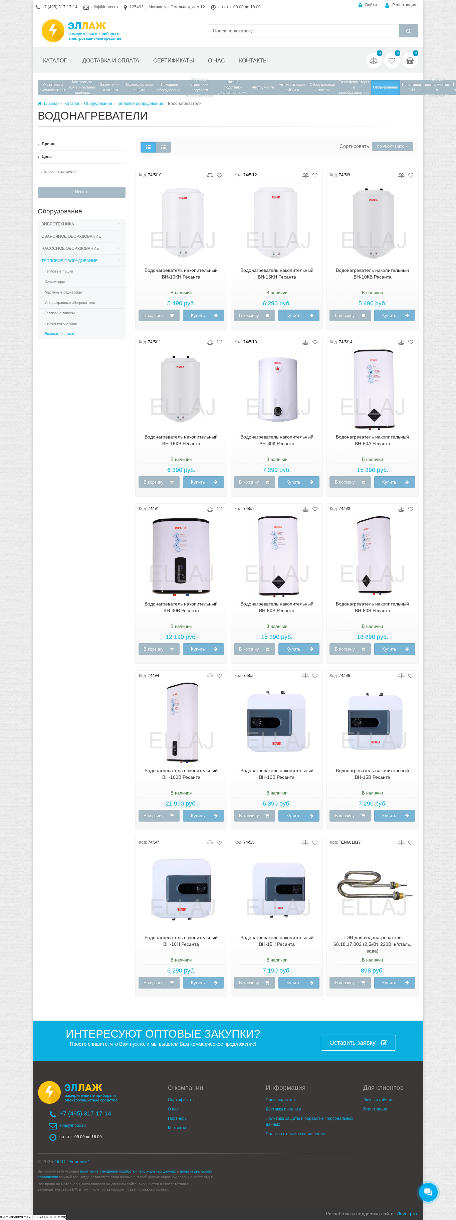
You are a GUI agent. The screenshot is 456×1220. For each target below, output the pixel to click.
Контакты (253, 60)
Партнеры (178, 1118)
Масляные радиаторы (63, 292)
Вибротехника (57, 224)
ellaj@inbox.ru (104, 7)
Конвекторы (55, 282)
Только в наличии (59, 171)
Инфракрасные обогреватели (70, 303)
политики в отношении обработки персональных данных (128, 1171)
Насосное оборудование (70, 248)
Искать (81, 192)
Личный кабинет (378, 1099)
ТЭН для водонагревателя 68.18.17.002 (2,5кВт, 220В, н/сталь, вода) (372, 944)
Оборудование (98, 103)
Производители (281, 1099)
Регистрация (404, 5)
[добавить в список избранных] (219, 175)
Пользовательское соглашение (295, 1133)
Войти (371, 5)
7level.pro (406, 1213)
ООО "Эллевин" (71, 1161)
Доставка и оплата (110, 60)
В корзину (154, 315)
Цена (46, 156)
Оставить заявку (352, 1042)
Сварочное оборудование (71, 236)
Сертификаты (173, 60)
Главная (51, 103)
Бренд (47, 144)
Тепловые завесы (60, 313)
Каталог (55, 60)
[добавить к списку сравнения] (210, 175)
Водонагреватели (59, 334)
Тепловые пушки (59, 271)
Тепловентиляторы (61, 323)
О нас (216, 60)
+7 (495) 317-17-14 (59, 7)
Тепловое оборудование (140, 103)
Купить (198, 315)
